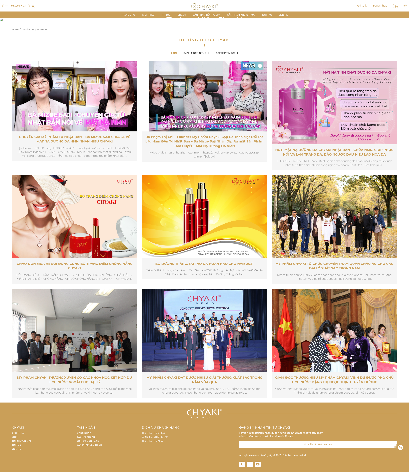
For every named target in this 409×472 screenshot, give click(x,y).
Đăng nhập (380, 5)
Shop (15, 437)
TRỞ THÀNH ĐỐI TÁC (153, 433)
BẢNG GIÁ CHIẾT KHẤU (155, 437)
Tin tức (16, 445)
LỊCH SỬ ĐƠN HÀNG (88, 441)
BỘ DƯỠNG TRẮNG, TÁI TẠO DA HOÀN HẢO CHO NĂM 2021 (204, 264)
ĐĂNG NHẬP (84, 433)
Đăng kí (362, 5)
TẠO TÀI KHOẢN (86, 437)
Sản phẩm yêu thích (89, 445)
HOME (15, 29)
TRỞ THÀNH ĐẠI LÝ (152, 441)
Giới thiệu (18, 433)
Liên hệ (16, 449)
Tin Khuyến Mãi (21, 441)
